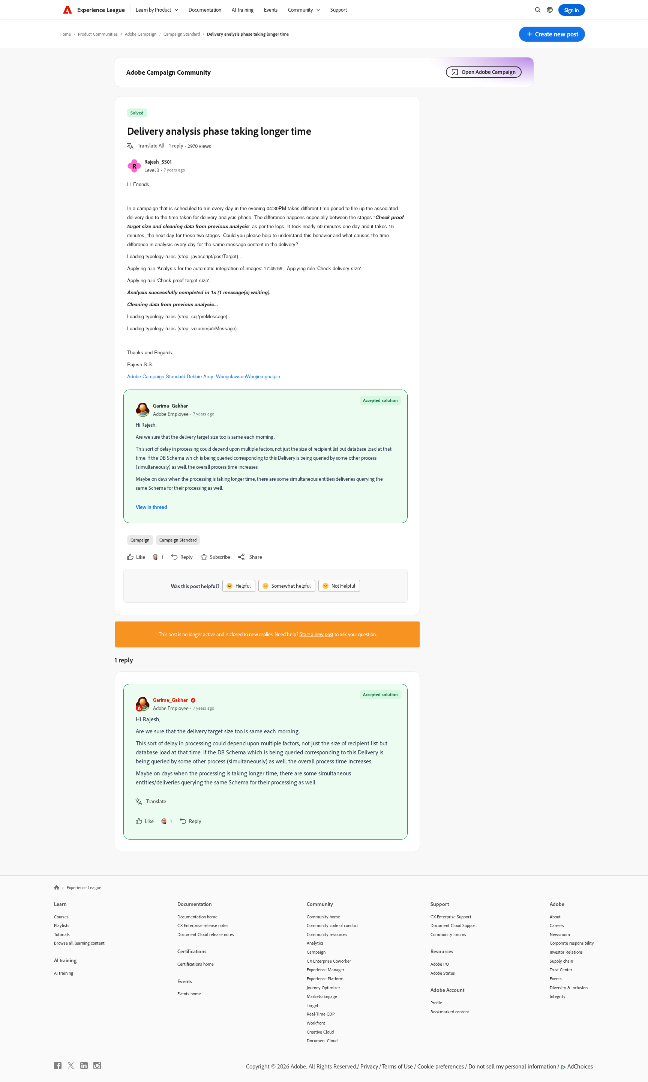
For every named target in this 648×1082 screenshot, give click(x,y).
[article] (265, 762)
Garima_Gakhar (170, 405)
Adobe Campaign (140, 34)
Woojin (253, 376)
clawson (237, 376)
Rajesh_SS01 (158, 161)
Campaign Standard (182, 34)
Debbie (194, 376)
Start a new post (316, 634)
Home (65, 34)
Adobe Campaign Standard (156, 376)
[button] (552, 34)
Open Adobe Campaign (489, 71)
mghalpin (270, 376)
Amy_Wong (215, 376)
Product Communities (98, 34)
